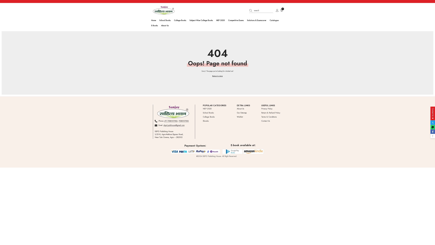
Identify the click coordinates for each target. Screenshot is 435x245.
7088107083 (184, 121)
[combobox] (263, 10)
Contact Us (432, 113)
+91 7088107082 (171, 121)
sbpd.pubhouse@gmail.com (174, 125)
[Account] (277, 10)
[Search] (261, 10)
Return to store (217, 76)
